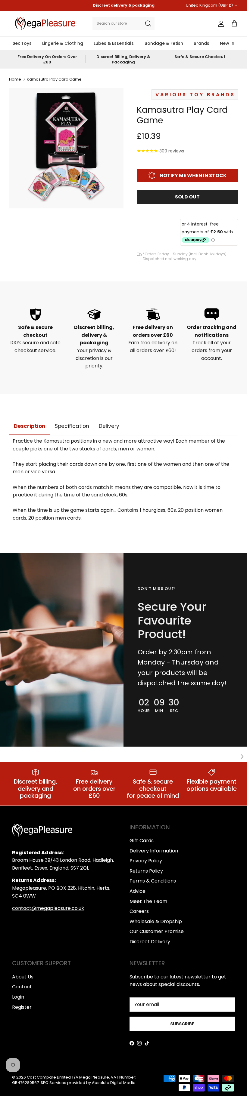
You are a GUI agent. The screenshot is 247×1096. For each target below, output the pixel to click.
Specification (72, 426)
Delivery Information (154, 850)
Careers (139, 911)
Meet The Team (148, 901)
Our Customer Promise (157, 931)
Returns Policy (146, 870)
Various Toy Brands (195, 94)
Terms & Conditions (153, 880)
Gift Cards (142, 840)
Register (22, 1007)
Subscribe (182, 1024)
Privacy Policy (146, 860)
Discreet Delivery (150, 941)
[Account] (220, 23)
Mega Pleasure (94, 1077)
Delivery (109, 426)
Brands (201, 43)
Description (29, 426)
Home (15, 79)
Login (18, 996)
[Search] (148, 23)
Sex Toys (22, 43)
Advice (137, 891)
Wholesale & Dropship (156, 921)
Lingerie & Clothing (62, 43)
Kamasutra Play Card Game (54, 79)
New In (227, 43)
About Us (22, 976)
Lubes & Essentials (114, 43)
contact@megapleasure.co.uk (48, 908)
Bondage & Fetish (164, 43)
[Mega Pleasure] (45, 23)
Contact (22, 986)
